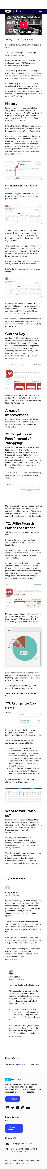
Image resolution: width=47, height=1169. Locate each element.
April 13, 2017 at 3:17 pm (13, 895)
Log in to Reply (12, 959)
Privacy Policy (11, 1160)
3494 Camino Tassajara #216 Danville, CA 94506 (24, 1149)
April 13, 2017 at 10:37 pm (17, 979)
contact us (9, 863)
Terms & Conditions (26, 1160)
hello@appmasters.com (22, 1143)
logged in (19, 1064)
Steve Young (14, 977)
